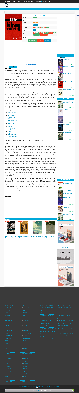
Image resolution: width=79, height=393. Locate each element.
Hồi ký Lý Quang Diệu (8, 374)
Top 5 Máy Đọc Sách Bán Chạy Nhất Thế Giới (46, 305)
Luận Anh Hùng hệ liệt (8, 381)
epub (42, 27)
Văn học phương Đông (43, 34)
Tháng (64, 57)
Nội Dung (7, 66)
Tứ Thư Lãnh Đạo (25, 376)
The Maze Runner (25, 356)
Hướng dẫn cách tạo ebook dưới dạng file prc (46, 338)
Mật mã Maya (25, 312)
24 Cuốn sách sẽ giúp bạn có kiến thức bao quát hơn (65, 328)
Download (15, 66)
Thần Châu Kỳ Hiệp (25, 363)
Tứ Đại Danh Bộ (25, 374)
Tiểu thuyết (35, 22)
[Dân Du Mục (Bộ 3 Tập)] (60, 92)
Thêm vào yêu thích (32, 40)
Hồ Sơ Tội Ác (7, 373)
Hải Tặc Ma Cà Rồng (8, 371)
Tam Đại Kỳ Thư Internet (26, 346)
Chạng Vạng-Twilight (8, 338)
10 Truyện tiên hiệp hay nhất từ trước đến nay (64, 307)
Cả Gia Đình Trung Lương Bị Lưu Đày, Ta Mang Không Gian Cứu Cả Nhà (68, 193)
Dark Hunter (7, 345)
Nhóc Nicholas (25, 325)
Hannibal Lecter (7, 361)
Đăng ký (14, 1)
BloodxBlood (7, 325)
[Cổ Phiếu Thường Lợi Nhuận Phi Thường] (60, 185)
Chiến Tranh (50, 33)
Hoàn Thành (8, 221)
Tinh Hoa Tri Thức (25, 383)
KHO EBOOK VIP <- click (30, 64)
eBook (35, 27)
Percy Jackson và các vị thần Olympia (28, 333)
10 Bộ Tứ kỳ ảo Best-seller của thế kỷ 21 (63, 313)
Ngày (58, 57)
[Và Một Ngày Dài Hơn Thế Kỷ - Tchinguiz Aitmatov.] (11, 228)
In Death (6, 376)
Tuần (61, 57)
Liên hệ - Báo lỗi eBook (41, 9)
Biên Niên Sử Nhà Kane (8, 320)
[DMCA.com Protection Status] (39, 387)
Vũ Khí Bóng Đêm (25, 378)
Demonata (6, 348)
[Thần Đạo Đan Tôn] (60, 62)
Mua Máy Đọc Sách (56, 386)
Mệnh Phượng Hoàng (26, 320)
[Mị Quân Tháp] (60, 128)
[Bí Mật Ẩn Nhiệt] (60, 201)
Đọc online (40, 40)
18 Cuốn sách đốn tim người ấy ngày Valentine (64, 323)
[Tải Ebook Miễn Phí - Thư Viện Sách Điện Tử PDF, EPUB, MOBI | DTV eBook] (6, 5)
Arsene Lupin (7, 313)
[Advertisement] (31, 52)
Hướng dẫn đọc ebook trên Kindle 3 (45, 320)
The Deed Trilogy (25, 351)
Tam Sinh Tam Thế (25, 345)
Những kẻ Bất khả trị (26, 327)
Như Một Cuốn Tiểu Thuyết (37, 236)
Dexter (6, 350)
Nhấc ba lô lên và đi (26, 322)
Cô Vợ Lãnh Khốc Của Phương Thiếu (68, 206)
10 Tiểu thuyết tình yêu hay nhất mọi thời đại (64, 312)
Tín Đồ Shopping (25, 373)
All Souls (6, 312)
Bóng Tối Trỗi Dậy (7, 328)
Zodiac (24, 381)
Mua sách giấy (47, 40)
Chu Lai (35, 17)
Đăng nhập (8, 1)
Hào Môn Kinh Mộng (8, 368)
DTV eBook (38, 390)
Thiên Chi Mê (25, 361)
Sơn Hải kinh (24, 340)
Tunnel (24, 371)
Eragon (6, 356)
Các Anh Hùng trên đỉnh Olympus (10, 341)
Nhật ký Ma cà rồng (25, 323)
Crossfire (6, 340)
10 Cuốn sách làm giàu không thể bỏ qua (64, 315)
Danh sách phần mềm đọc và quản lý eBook (46, 307)
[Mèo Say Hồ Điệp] (60, 136)
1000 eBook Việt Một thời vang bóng (63, 335)
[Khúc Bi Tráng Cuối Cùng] (60, 85)
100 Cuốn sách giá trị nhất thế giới (10, 305)
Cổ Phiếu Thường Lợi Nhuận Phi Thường (68, 182)
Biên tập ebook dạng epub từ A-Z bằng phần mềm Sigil (48, 328)
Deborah (6, 346)
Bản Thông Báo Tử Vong (8, 307)
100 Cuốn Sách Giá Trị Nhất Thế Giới (63, 330)
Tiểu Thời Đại (25, 368)
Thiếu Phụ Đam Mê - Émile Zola (23, 237)
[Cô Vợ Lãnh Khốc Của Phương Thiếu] (60, 208)
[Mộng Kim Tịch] (60, 112)
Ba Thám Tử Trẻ (7, 317)
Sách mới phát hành (31, 9)
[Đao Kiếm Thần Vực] (60, 77)
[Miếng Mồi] (60, 120)
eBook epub (30, 386)
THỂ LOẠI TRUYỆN (15, 9)
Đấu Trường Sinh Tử (8, 355)
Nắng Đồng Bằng (11, 115)
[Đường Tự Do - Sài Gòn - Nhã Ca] (50, 228)
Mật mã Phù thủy (25, 313)
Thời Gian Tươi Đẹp (25, 366)
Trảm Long (24, 369)
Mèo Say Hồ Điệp (67, 132)
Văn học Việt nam (36, 34)
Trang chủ (7, 9)
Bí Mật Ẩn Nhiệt (66, 198)
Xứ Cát (24, 379)
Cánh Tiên (6, 343)
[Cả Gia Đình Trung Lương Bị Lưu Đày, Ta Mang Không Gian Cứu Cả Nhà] (60, 193)
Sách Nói (50, 32)
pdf (39, 27)
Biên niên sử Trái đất (8, 322)
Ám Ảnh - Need (7, 315)
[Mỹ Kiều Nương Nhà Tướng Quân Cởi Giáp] (60, 104)
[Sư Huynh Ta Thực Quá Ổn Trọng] (60, 69)
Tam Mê (24, 343)
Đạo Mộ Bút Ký (7, 310)
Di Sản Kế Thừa (7, 351)
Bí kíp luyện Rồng (7, 327)
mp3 (47, 27)
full (34, 33)
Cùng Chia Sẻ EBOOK (47, 1)
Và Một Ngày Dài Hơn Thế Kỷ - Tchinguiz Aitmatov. (10, 237)
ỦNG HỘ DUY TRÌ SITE (65, 248)
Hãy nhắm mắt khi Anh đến (9, 369)
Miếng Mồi (65, 117)
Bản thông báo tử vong (8, 330)
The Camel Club (25, 350)
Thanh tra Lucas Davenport (27, 317)
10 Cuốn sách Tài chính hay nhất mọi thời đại (64, 305)
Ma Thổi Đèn (24, 310)
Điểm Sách (23, 9)
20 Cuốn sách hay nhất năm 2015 (63, 325)
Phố (8, 114)
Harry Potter (7, 363)
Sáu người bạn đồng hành (26, 338)
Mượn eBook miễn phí (23, 386)
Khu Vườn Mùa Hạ (8, 378)
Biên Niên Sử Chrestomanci (9, 318)
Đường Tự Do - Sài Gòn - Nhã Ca (49, 237)
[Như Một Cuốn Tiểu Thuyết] (37, 228)
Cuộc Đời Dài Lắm (12, 112)
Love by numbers (7, 379)
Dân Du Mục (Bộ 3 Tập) (68, 89)
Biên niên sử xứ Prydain (8, 323)
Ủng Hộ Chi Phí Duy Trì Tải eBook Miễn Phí (25, 1)
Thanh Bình (41, 33)
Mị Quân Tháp (66, 124)
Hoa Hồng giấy (7, 366)
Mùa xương (24, 318)
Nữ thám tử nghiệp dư (26, 328)
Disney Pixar (7, 353)
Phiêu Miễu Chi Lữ (25, 335)
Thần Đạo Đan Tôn (67, 59)
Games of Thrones (8, 358)
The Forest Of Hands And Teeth (27, 353)
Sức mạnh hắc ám (25, 341)
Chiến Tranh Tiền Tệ (26, 307)
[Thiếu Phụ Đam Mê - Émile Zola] (24, 228)
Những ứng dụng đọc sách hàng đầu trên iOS (47, 315)
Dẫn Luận (24, 305)
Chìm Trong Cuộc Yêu (8, 335)
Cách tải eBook (38, 1)
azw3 (45, 27)
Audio (54, 32)
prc (37, 27)
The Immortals (25, 355)
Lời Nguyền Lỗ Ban (8, 383)
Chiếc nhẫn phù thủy (8, 333)
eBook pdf (35, 386)
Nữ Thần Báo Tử (25, 330)
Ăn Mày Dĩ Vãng (11, 117)
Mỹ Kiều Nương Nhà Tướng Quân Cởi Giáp (68, 101)
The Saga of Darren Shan (26, 358)
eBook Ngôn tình (41, 386)
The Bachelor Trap (25, 348)
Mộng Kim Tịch (66, 109)
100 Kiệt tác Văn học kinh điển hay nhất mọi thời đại (65, 333)
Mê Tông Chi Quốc (25, 315)
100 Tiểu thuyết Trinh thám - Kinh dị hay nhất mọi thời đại (66, 331)
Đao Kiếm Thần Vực (67, 74)
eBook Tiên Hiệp (49, 386)
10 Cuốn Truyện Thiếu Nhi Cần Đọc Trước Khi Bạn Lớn (66, 320)
